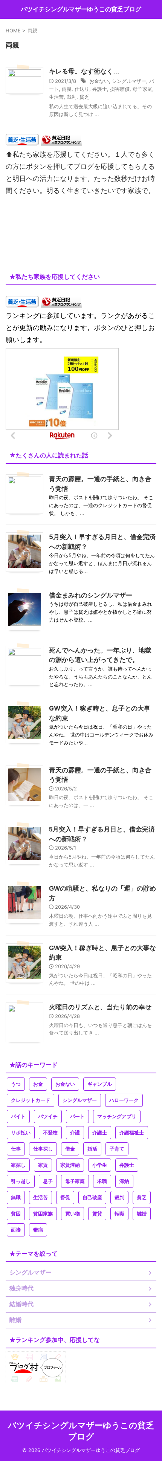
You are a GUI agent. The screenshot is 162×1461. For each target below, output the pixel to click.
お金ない (99, 81)
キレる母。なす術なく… (84, 71)
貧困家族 (43, 1213)
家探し (18, 1165)
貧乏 (84, 97)
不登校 (50, 1132)
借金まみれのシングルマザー (90, 595)
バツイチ (48, 1116)
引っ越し (21, 1181)
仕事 (16, 1149)
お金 (38, 1084)
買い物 (72, 1213)
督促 (65, 1197)
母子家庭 (142, 89)
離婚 (142, 1213)
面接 (16, 1230)
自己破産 (92, 1197)
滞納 (124, 1181)
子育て (117, 1149)
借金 (70, 1149)
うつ (16, 1084)
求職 (102, 1181)
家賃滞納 (70, 1165)
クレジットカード (30, 1100)
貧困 (16, 1213)
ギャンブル (99, 1084)
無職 (16, 1197)
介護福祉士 (131, 1132)
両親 (67, 89)
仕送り (82, 89)
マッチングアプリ (116, 1116)
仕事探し (43, 1149)
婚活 (92, 1149)
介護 (75, 1132)
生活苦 (56, 97)
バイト (18, 1116)
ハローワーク (124, 1100)
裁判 (71, 97)
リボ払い (21, 1132)
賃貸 (97, 1213)
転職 (119, 1213)
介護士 (99, 1132)
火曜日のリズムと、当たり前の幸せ (100, 1007)
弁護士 (99, 89)
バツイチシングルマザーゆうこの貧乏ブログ (81, 9)
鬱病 (38, 1230)
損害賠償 (120, 89)
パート (77, 1116)
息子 (48, 1181)
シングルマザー (129, 81)
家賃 (43, 1165)
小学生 (99, 1165)
